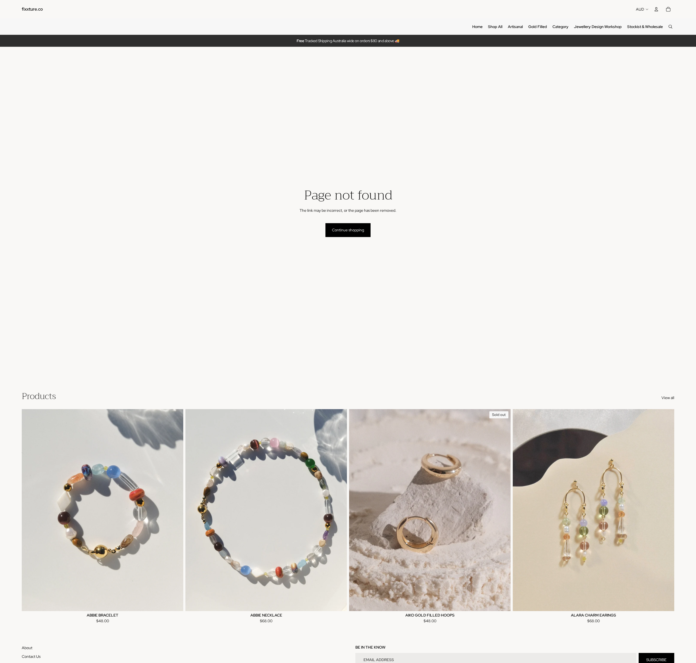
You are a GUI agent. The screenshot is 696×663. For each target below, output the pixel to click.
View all (667, 397)
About (27, 647)
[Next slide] (175, 510)
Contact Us (31, 656)
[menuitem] (477, 27)
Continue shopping (348, 230)
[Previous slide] (30, 510)
